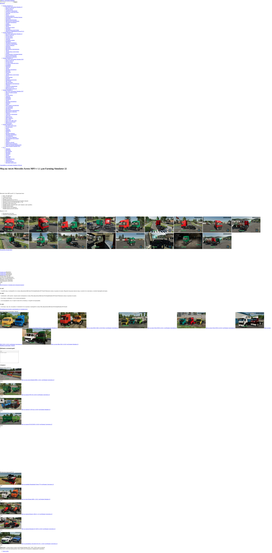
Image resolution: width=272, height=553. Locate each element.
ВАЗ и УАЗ (8, 119)
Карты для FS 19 (10, 60)
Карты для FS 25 (10, 8)
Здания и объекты (10, 16)
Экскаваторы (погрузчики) (12, 138)
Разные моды (9, 116)
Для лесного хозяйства (11, 137)
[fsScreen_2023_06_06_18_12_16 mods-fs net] (246, 232)
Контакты (2, 3)
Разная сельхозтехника (11, 19)
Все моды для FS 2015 (11, 125)
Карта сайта (6, 551)
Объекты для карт (10, 142)
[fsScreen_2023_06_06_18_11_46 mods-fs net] (130, 248)
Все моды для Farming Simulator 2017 (14, 91)
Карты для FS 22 (10, 35)
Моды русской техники (11, 92)
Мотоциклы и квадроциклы (12, 21)
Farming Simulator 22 (8, 32)
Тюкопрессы (9, 160)
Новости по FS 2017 (10, 122)
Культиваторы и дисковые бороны (14, 17)
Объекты (8, 85)
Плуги (7, 14)
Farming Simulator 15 (8, 124)
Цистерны (8, 18)
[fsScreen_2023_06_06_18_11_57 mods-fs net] (14, 248)
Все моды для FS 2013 (11, 162)
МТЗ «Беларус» (9, 118)
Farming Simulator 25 (8, 5)
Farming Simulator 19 (8, 58)
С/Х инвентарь (9, 106)
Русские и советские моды (12, 12)
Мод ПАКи (8, 81)
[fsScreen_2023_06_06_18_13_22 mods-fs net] (72, 232)
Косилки (8, 78)
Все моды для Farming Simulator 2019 (14, 59)
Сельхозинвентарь (10, 159)
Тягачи (7, 26)
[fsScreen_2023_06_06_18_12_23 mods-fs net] (217, 232)
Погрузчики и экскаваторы (12, 105)
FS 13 (4, 147)
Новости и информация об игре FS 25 (15, 31)
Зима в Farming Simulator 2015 (13, 146)
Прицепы (8, 28)
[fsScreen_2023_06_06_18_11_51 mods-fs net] (72, 248)
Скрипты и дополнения (11, 10)
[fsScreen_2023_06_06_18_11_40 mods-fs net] (101, 248)
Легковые (8, 153)
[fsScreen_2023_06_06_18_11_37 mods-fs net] (159, 248)
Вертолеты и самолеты (11, 56)
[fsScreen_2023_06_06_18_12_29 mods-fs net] (188, 232)
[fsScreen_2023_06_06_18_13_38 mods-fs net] (14, 232)
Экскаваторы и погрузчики (12, 30)
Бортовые (8, 152)
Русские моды (9, 36)
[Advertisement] (12, 181)
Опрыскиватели (9, 161)
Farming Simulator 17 (8, 90)
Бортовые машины (10, 133)
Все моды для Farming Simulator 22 (14, 33)
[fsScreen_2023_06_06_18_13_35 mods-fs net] (43, 232)
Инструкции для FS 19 (11, 88)
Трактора (8, 13)
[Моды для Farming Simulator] (7, 0)
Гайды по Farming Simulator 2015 (13, 145)
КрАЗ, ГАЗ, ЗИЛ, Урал (11, 120)
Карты (7, 93)
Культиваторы (9, 77)
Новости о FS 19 (10, 87)
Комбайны (8, 25)
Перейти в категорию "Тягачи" (7, 345)
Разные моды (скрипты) (11, 143)
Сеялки (7, 23)
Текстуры (8, 115)
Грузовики (8, 64)
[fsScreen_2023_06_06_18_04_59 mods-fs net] (188, 248)
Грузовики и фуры (10, 27)
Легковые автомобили (11, 22)
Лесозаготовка (9, 82)
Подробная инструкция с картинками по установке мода (13, 309)
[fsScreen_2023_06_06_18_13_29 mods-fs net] (101, 232)
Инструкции (9, 123)
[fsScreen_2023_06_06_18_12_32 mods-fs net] (159, 232)
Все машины (9, 151)
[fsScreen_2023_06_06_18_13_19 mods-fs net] (130, 232)
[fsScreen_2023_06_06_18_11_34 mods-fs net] (217, 248)
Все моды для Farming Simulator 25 (14, 7)
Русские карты (9, 9)
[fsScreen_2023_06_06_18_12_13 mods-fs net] (43, 248)
